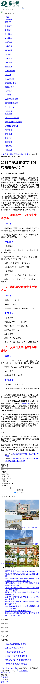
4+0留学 (8, 38)
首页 (7, 17)
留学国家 (8, 114)
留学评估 (8, 660)
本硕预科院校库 (11, 99)
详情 (8, 513)
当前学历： (5, 481)
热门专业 (24, 154)
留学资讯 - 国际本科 (13, 154)
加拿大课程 (9, 87)
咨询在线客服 (29, 424)
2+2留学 (8, 30)
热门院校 (8, 95)
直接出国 (23, 656)
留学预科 (8, 146)
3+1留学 (8, 34)
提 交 (20, 490)
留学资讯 (8, 130)
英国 (7, 118)
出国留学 (25, 404)
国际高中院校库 (11, 103)
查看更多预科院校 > (9, 563)
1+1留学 (8, 54)
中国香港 (18, 122)
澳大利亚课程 (10, 83)
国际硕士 (8, 50)
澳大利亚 (14, 126)
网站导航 (24, 664)
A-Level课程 (10, 71)
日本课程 (8, 91)
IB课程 (20, 648)
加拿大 (16, 118)
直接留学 (8, 46)
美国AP (8, 75)
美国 (11, 118)
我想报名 (8, 20)
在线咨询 (4, 675)
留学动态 (8, 150)
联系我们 (16, 664)
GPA (14, 660)
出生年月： (6, 476)
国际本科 (8, 22)
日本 (13, 122)
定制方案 (4, 679)
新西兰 (8, 126)
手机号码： (5, 472)
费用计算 (20, 660)
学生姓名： (5, 467)
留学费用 (8, 111)
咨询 (14, 513)
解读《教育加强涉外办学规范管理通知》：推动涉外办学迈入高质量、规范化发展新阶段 (22, 574)
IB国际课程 (9, 79)
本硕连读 (8, 42)
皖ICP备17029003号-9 (9, 668)
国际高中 (8, 67)
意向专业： (5, 485)
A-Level (8, 648)
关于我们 (8, 664)
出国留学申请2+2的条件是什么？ (18, 611)
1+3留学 (8, 26)
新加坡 (8, 122)
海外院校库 (9, 107)
